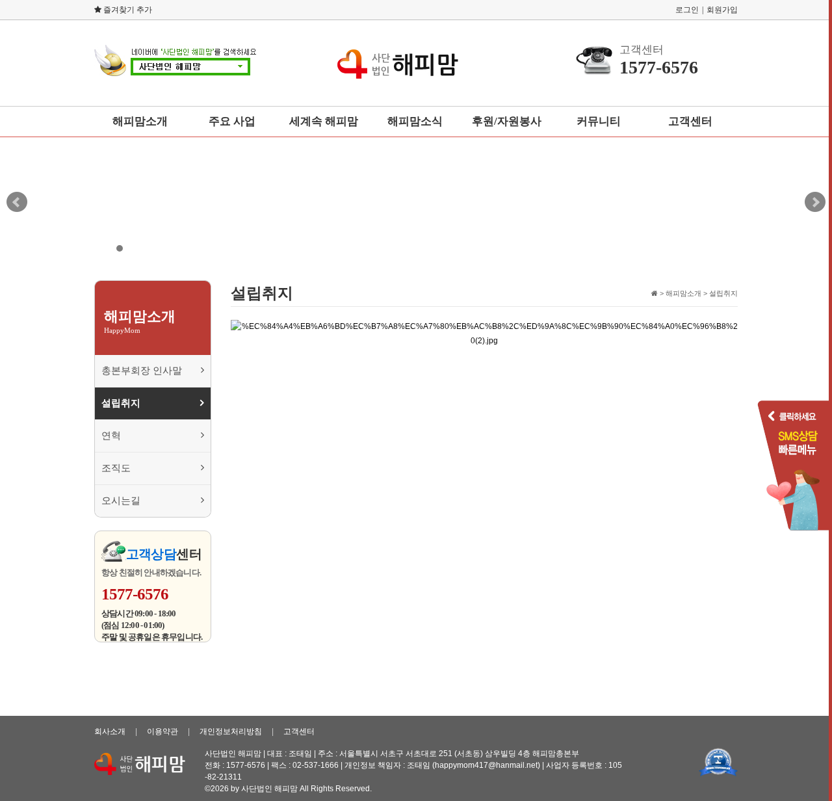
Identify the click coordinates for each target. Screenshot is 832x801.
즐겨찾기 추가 (126, 9)
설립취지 (120, 403)
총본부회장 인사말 (141, 370)
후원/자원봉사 (506, 121)
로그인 (687, 9)
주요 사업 (232, 121)
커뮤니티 (599, 121)
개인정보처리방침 (231, 731)
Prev (16, 202)
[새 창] (718, 761)
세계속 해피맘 (323, 121)
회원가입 (722, 9)
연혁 (111, 435)
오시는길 (120, 500)
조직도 (116, 468)
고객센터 (690, 121)
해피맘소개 (140, 121)
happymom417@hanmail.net (486, 765)
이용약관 (162, 731)
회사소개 (109, 731)
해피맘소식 (415, 121)
